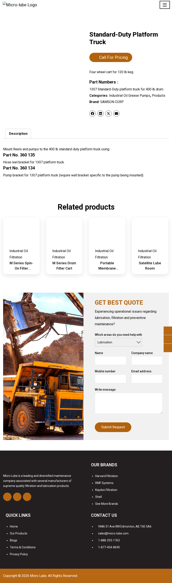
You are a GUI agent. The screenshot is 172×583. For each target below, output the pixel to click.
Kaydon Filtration (106, 490)
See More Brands (106, 503)
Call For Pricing (113, 57)
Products (158, 96)
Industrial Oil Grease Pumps (129, 96)
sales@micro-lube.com (113, 533)
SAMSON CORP (112, 102)
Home (14, 526)
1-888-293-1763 (109, 540)
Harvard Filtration (106, 476)
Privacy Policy (19, 554)
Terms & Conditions (23, 547)
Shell (98, 496)
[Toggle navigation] (165, 5)
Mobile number (105, 371)
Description (18, 134)
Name (99, 353)
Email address (141, 371)
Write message (105, 389)
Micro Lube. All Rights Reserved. (54, 576)
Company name (142, 353)
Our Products (18, 533)
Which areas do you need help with (118, 334)
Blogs (13, 540)
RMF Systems (104, 483)
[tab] (18, 134)
